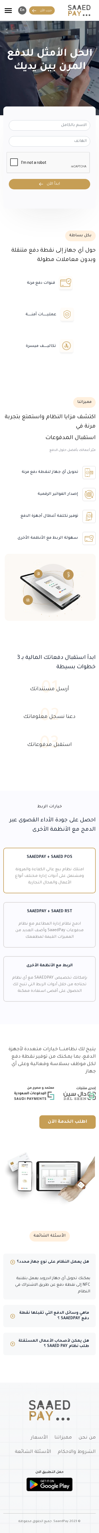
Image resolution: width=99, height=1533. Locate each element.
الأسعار (39, 1438)
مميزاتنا (63, 1438)
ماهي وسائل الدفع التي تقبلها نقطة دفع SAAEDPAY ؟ (54, 1316)
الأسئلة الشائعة (33, 1452)
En (22, 10)
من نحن (87, 1438)
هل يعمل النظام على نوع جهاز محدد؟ (53, 1262)
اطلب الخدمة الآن (67, 1121)
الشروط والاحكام (77, 1452)
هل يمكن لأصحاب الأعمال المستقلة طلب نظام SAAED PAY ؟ (53, 1344)
